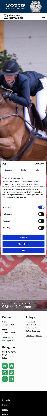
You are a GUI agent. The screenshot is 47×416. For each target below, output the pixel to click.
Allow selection (23, 244)
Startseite (6, 400)
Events (5, 405)
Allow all (23, 237)
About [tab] (38, 170)
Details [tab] (23, 170)
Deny (23, 250)
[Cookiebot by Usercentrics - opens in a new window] (34, 164)
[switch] (41, 214)
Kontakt (5, 414)
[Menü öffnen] (43, 17)
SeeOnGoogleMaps (34, 336)
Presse (5, 410)
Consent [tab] (8, 170)
